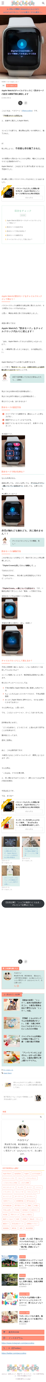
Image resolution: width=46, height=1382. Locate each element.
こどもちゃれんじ (30, 1178)
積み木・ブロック (35, 1219)
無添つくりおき (8, 1219)
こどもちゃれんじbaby (10, 1183)
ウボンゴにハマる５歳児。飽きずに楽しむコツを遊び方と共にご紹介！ (31, 1319)
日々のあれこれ (8, 1070)
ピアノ (36, 1192)
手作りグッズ (15, 1214)
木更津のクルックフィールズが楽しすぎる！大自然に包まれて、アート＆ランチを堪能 (31, 1263)
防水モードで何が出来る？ (16, 231)
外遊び (36, 1205)
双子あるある (31, 1201)
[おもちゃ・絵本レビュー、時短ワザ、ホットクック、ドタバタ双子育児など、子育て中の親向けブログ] (23, 3)
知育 (17, 1219)
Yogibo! (26, 1173)
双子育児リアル (20, 1205)
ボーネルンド (31, 1196)
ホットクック (7, 1196)
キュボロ (20, 1187)
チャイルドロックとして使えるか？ (20, 239)
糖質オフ (6, 1223)
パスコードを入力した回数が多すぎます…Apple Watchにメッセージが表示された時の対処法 (11, 853)
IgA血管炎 (17, 1173)
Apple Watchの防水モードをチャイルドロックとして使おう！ (24, 222)
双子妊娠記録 (7, 1205)
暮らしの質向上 (27, 1214)
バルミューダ (19, 1192)
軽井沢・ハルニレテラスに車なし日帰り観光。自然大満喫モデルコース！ (31, 1281)
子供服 (17, 1210)
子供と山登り (7, 1210)
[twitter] (20, 103)
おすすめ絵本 (36, 1173)
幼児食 (5, 1214)
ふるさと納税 (25, 1183)
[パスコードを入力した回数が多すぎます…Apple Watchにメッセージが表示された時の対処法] (11, 842)
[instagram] (18, 986)
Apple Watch (8, 1073)
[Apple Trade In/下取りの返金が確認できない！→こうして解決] (31, 842)
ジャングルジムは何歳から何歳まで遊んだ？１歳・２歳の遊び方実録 (31, 1039)
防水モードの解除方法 (15, 235)
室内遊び (25, 1210)
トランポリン (7, 1192)
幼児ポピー (34, 1210)
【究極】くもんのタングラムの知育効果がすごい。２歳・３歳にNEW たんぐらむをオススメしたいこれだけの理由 (31, 1023)
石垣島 (24, 1219)
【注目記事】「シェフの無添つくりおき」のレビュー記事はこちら (23, 903)
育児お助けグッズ (17, 1223)
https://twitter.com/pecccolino (14, 1353)
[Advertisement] (23, 269)
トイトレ (38, 1187)
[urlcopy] (26, 103)
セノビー (29, 1187)
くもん (20, 1178)
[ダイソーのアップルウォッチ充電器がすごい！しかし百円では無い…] (11, 870)
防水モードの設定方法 (15, 227)
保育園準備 (19, 1201)
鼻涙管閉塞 (29, 1228)
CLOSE (23, 215)
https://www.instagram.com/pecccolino (18, 1343)
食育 (21, 1228)
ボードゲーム (19, 1196)
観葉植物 (6, 1228)
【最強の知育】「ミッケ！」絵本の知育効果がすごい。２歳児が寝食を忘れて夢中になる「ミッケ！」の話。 (31, 1005)
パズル (29, 1192)
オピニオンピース (8, 1187)
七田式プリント (8, 1201)
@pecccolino (27, 111)
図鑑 (29, 1205)
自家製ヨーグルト (32, 1223)
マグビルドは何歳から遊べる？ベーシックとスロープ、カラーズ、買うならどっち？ (31, 1300)
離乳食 (14, 1228)
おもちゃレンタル (8, 1178)
